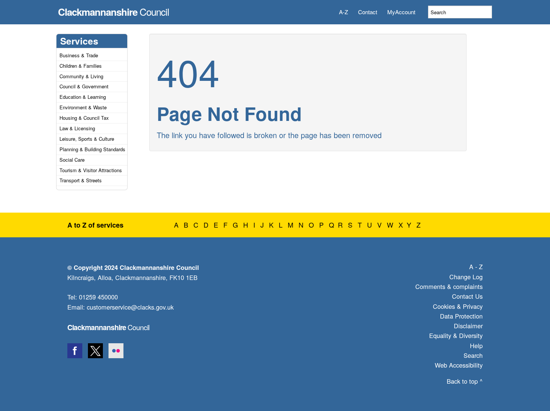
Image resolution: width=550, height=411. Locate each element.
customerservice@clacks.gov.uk (130, 306)
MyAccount (401, 12)
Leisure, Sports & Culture (86, 138)
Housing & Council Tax (84, 117)
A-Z (343, 12)
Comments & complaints (449, 286)
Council (113, 9)
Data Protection (461, 315)
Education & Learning (82, 96)
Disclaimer (468, 325)
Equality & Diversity (456, 335)
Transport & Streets (80, 180)
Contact (367, 12)
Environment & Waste (83, 107)
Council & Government (84, 86)
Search (473, 355)
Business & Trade (78, 55)
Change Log (466, 276)
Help (476, 345)
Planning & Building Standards (92, 149)
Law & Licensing (77, 128)
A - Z (476, 266)
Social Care (72, 159)
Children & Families (80, 65)
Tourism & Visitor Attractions (90, 170)
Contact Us (467, 296)
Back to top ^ (465, 381)
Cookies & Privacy (458, 306)
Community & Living (81, 76)
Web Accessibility (459, 364)
